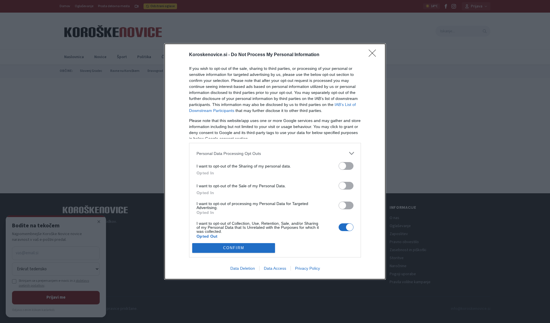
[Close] (374, 55)
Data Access (275, 268)
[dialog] (275, 161)
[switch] (346, 166)
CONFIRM (233, 248)
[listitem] (275, 153)
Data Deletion (242, 268)
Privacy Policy (307, 268)
